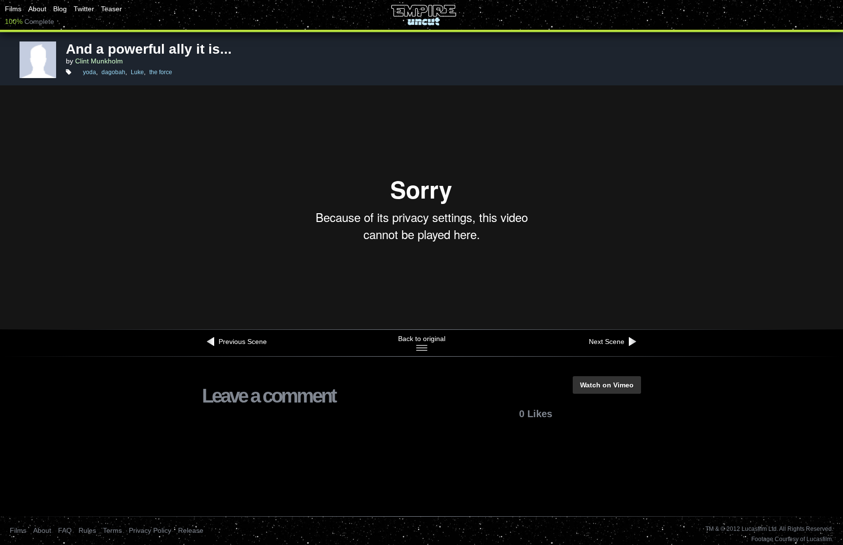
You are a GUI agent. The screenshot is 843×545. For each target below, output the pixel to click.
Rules (87, 530)
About (37, 9)
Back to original (421, 339)
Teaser (111, 9)
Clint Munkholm (99, 61)
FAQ (65, 530)
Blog (60, 9)
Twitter (84, 9)
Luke (137, 72)
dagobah (113, 72)
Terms (112, 530)
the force (160, 72)
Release (190, 530)
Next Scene (607, 341)
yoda (89, 72)
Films (13, 9)
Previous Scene (242, 341)
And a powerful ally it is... (149, 49)
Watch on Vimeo (607, 385)
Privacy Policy (150, 530)
